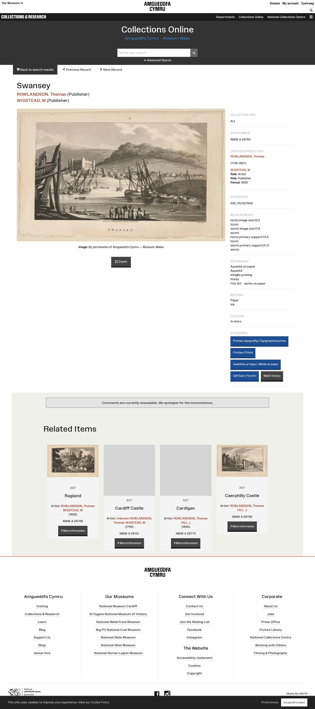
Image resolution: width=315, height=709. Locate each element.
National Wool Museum (118, 645)
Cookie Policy (100, 702)
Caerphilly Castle (242, 495)
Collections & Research (23, 17)
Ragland (73, 495)
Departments (225, 17)
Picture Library (270, 629)
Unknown (122, 518)
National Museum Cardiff (118, 606)
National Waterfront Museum (118, 622)
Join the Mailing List (194, 622)
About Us (270, 606)
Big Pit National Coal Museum (118, 629)
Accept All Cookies (294, 702)
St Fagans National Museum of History (118, 614)
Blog (42, 629)
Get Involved (194, 614)
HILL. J (185, 522)
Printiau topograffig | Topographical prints (259, 340)
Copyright (194, 673)
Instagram (194, 637)
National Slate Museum (118, 637)
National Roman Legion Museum (118, 653)
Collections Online (251, 17)
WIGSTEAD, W (31, 100)
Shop (42, 645)
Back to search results (37, 69)
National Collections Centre (286, 17)
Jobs (270, 614)
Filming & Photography (270, 653)
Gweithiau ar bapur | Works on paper (255, 364)
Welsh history (272, 375)
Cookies (194, 665)
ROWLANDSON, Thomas (41, 94)
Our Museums (11, 3)
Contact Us (194, 606)
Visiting (42, 606)
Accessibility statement (194, 658)
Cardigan (185, 508)
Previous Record (78, 69)
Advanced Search (158, 60)
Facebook (194, 629)
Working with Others (270, 645)
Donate (275, 3)
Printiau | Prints (243, 352)
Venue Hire (42, 653)
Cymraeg (307, 3)
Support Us (42, 637)
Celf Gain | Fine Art (244, 375)
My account (290, 3)
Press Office (270, 622)
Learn (42, 622)
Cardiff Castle (129, 508)
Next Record (112, 69)
